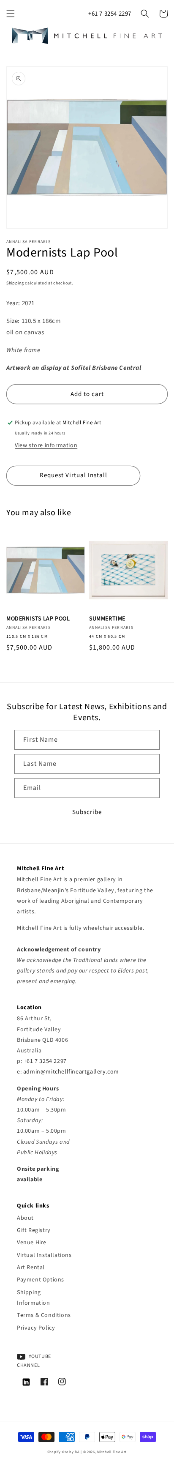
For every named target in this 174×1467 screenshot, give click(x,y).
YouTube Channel (34, 1361)
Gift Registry (34, 1230)
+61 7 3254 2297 (109, 13)
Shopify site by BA (63, 1451)
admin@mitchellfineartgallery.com (71, 1072)
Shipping (15, 283)
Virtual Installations (44, 1255)
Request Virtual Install (73, 475)
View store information (46, 445)
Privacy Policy (36, 1328)
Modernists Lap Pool (38, 619)
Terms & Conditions (44, 1315)
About (25, 1218)
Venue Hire (31, 1242)
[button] (10, 13)
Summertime (107, 619)
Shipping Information (33, 1297)
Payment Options (40, 1280)
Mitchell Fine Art (112, 1451)
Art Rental (31, 1267)
